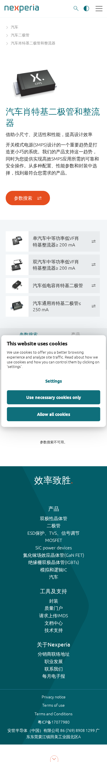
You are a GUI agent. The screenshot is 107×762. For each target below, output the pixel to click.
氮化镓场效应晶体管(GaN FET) (53, 555)
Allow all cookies (53, 414)
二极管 (53, 525)
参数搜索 (23, 198)
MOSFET (53, 540)
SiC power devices (53, 547)
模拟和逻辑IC (53, 569)
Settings (53, 380)
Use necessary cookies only (53, 397)
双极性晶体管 (53, 518)
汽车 (53, 576)
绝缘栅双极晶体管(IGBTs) (53, 562)
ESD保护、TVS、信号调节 (53, 533)
